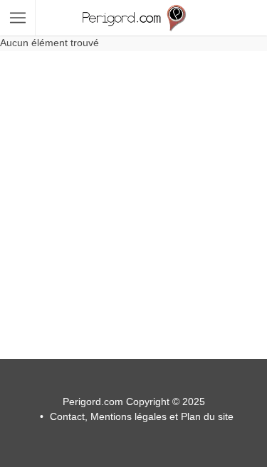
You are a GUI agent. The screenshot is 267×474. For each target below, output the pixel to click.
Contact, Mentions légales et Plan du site (142, 416)
